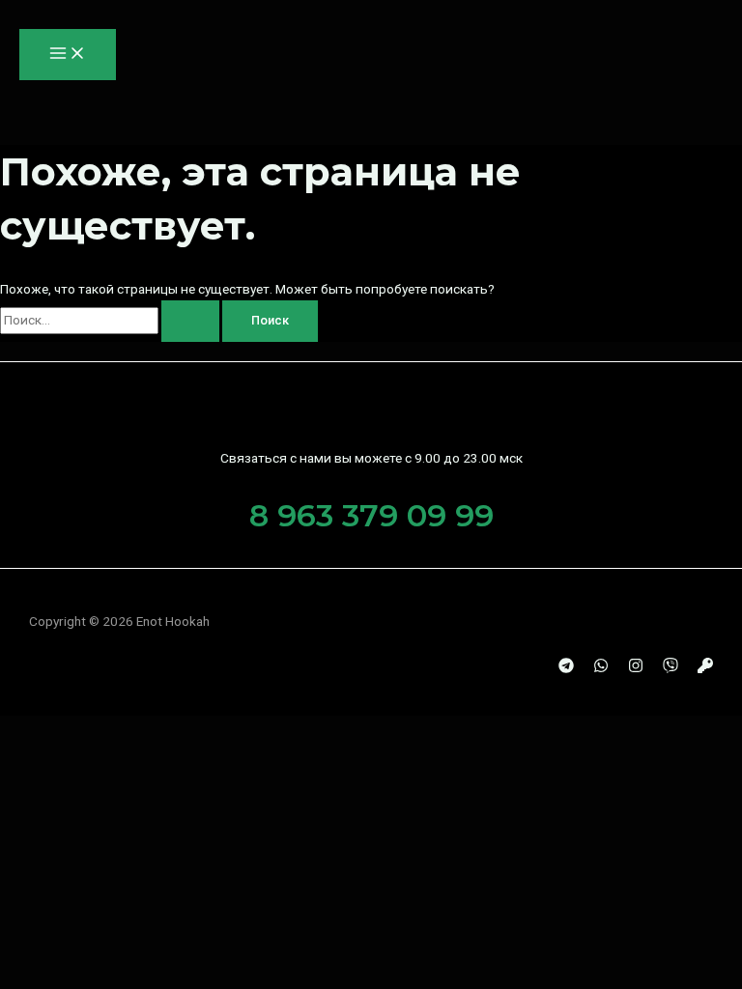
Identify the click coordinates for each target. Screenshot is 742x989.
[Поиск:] (111, 319)
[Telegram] (566, 668)
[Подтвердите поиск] (190, 321)
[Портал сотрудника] (705, 668)
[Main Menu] (67, 54)
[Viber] (670, 668)
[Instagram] (635, 668)
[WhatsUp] (601, 668)
